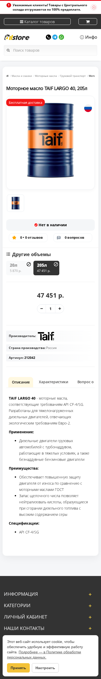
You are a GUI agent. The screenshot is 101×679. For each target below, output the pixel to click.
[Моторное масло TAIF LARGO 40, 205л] (15, 203)
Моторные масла (46, 76)
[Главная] (7, 76)
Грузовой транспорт (73, 76)
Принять (18, 668)
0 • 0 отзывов (31, 237)
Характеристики (53, 381)
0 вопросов (74, 237)
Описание (21, 382)
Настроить (45, 668)
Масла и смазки (22, 76)
